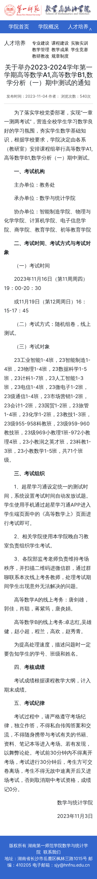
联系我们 (52, 852)
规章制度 (60, 56)
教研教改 (40, 56)
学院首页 (19, 27)
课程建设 (60, 43)
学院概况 (48, 27)
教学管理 (40, 49)
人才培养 (78, 27)
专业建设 (40, 43)
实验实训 (79, 43)
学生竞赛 (79, 49)
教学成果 (60, 49)
